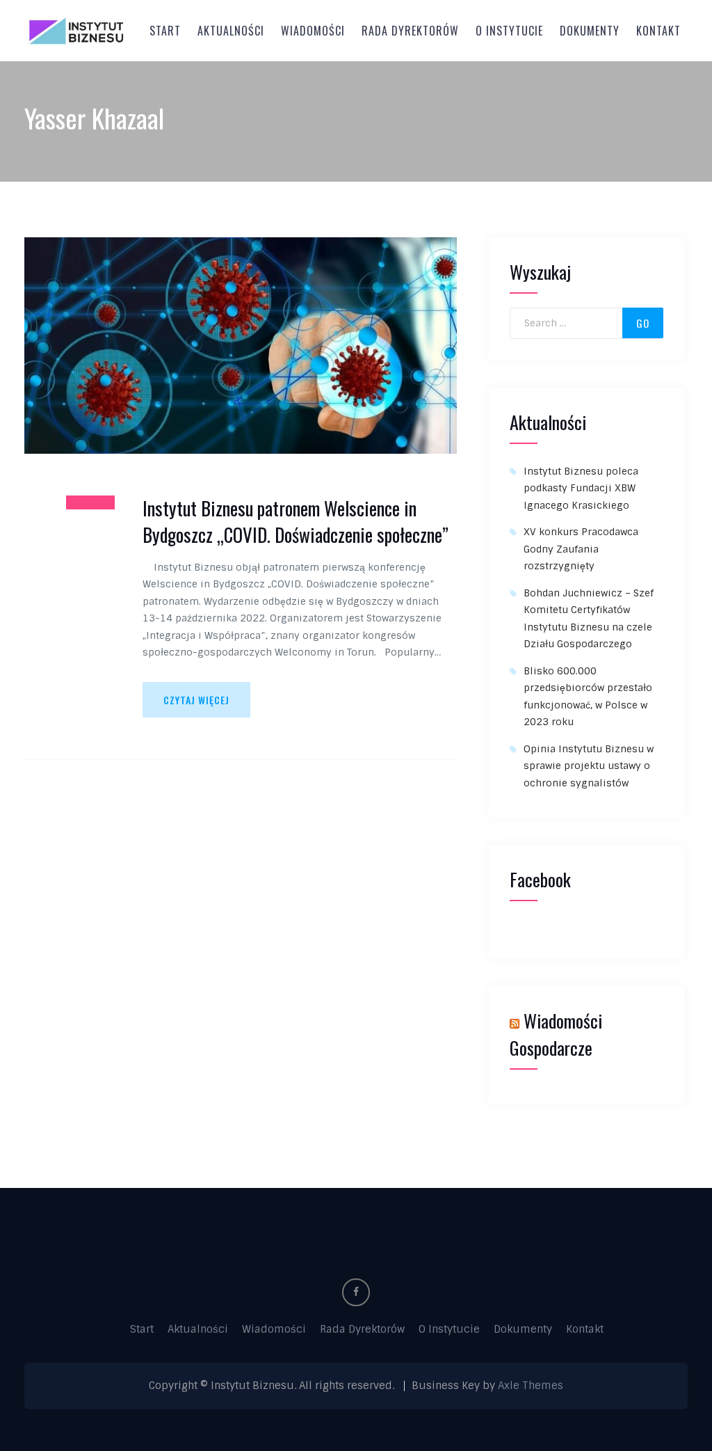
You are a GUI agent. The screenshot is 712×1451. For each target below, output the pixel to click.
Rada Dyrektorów (410, 30)
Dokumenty (590, 30)
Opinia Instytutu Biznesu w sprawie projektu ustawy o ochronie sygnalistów (589, 766)
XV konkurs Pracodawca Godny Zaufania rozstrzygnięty (581, 548)
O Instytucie (509, 30)
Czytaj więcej (196, 699)
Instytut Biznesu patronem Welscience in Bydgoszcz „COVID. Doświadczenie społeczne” (295, 521)
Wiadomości (313, 30)
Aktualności (230, 30)
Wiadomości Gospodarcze (556, 1034)
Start (165, 30)
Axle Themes (530, 1386)
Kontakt (658, 30)
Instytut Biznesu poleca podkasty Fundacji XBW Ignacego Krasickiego (581, 488)
